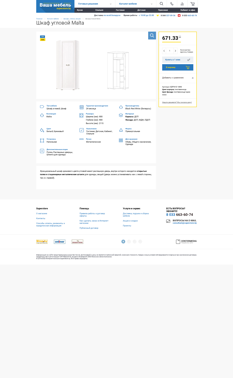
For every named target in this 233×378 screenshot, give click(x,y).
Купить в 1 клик (172, 60)
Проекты (127, 226)
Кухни (80, 10)
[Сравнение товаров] (182, 4)
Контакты (40, 218)
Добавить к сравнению (173, 78)
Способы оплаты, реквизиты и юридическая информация (50, 224)
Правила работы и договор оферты (92, 214)
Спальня (99, 10)
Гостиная (120, 10)
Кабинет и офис (188, 10)
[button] (152, 35)
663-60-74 (179, 215)
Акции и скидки (130, 221)
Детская (141, 10)
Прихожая (163, 10)
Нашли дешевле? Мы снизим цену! (177, 102)
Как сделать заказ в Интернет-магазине (94, 222)
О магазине (41, 213)
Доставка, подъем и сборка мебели (136, 214)
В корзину (170, 67)
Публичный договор (89, 228)
